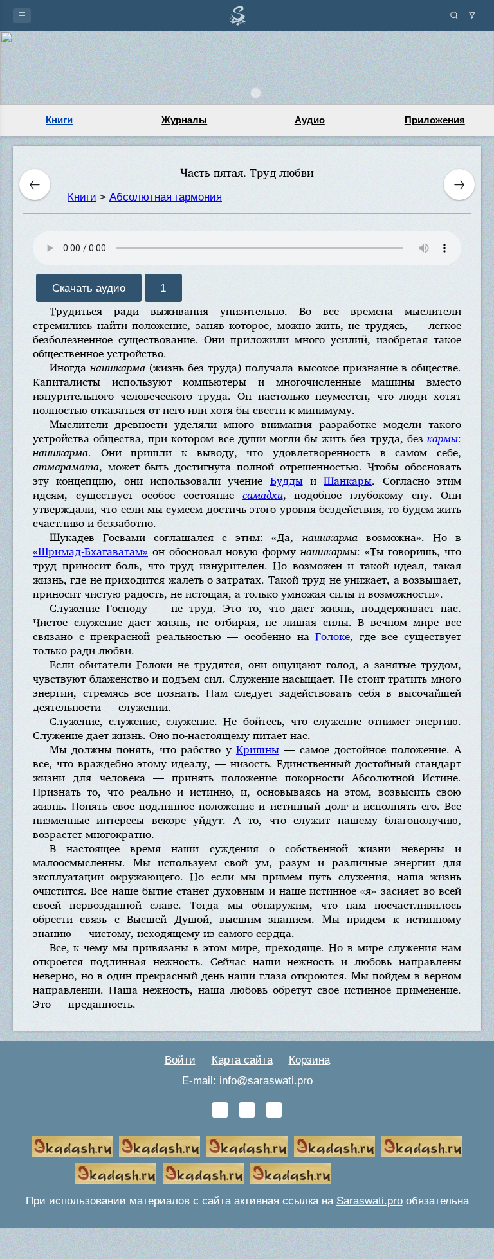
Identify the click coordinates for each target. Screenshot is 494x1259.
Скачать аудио (88, 287)
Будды (286, 480)
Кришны (257, 749)
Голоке (332, 636)
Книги (59, 119)
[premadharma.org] (290, 1173)
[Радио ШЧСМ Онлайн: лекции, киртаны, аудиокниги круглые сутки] (421, 1146)
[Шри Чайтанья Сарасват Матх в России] (203, 1173)
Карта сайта (242, 1060)
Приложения (435, 119)
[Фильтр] (472, 15)
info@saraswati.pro (266, 1081)
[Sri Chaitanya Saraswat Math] (72, 1146)
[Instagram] (274, 1110)
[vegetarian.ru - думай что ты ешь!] (159, 1146)
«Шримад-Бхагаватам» (90, 551)
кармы (442, 438)
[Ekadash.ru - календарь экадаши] (247, 1146)
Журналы (184, 119)
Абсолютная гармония (165, 197)
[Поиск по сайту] (454, 15)
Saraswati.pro (369, 1201)
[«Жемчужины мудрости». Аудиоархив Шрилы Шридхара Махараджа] (115, 1173)
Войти (180, 1060)
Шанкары (348, 480)
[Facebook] (247, 1110)
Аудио (310, 119)
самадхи (262, 494)
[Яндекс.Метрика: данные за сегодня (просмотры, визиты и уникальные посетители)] (378, 1173)
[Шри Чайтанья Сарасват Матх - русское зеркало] (334, 1146)
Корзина (309, 1060)
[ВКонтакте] (220, 1110)
